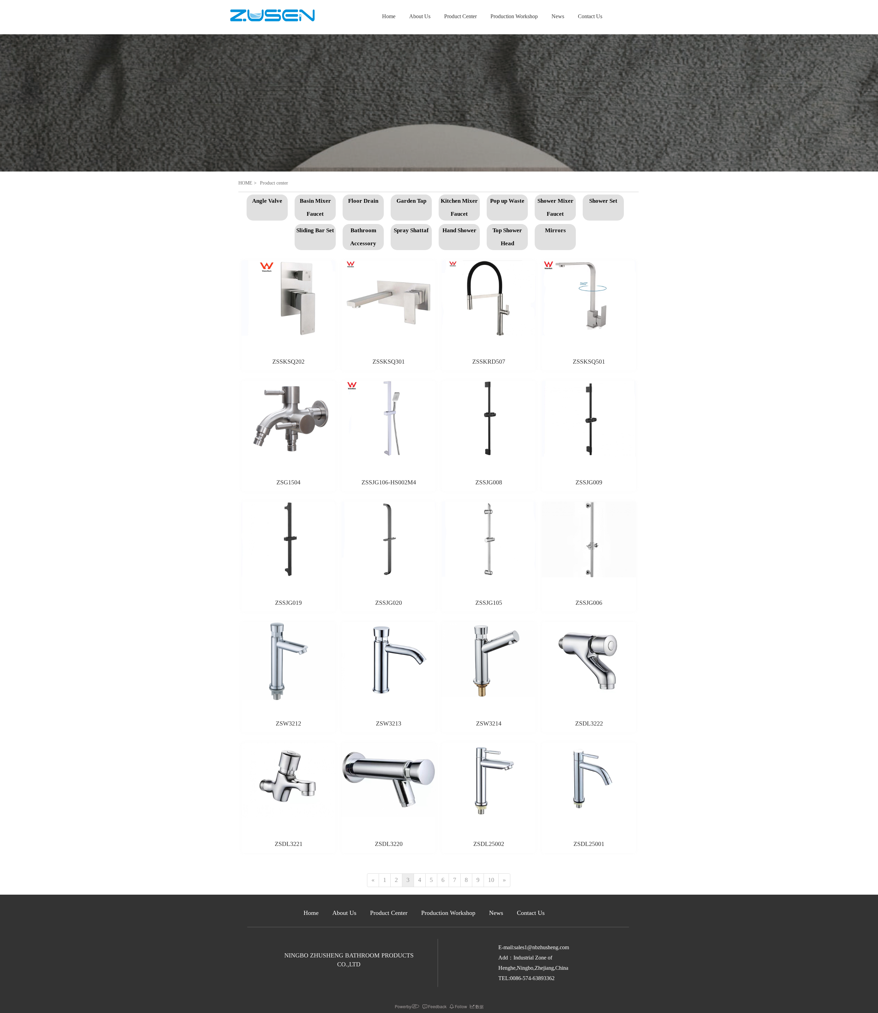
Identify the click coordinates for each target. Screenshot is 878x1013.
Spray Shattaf (411, 230)
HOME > (247, 183)
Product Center (460, 16)
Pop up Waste (507, 201)
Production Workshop (514, 16)
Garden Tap (411, 201)
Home (388, 16)
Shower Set (603, 201)
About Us (419, 16)
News (557, 16)
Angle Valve (267, 201)
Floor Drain (363, 201)
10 (491, 879)
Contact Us (590, 16)
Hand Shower (459, 230)
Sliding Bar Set (315, 230)
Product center (274, 183)
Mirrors (555, 230)
